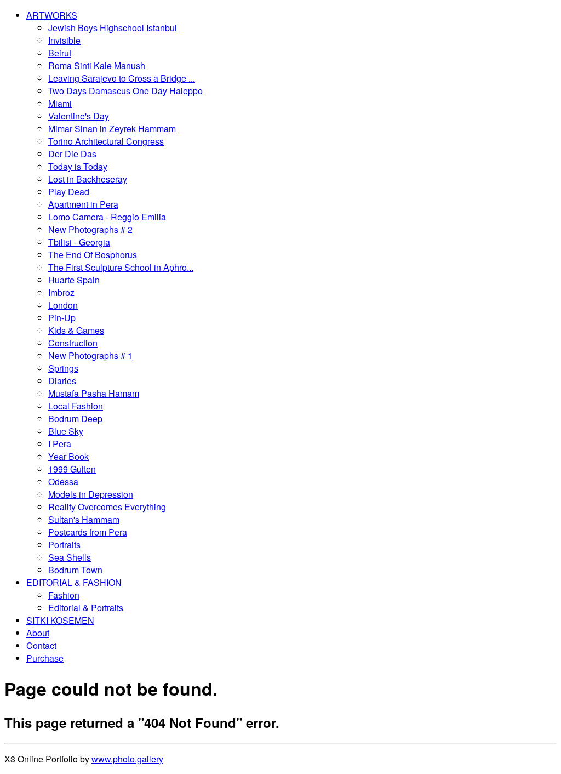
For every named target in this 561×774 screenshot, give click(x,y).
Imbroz (61, 292)
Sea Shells (69, 557)
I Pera (59, 443)
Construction (73, 343)
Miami (60, 103)
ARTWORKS (51, 15)
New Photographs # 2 (90, 229)
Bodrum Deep (75, 418)
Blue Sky (65, 431)
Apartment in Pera (83, 204)
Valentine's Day (78, 116)
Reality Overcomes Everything (107, 506)
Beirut (59, 53)
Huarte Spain (74, 280)
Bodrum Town (75, 570)
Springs (63, 368)
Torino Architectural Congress (106, 141)
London (63, 305)
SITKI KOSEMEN (60, 620)
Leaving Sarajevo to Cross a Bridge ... (121, 78)
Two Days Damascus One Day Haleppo (125, 90)
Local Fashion (75, 406)
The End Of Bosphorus (92, 254)
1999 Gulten (72, 469)
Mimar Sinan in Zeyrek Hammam (112, 128)
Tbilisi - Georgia (79, 242)
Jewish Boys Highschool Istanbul (112, 27)
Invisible (64, 40)
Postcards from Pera (87, 532)
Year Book (68, 456)
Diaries (62, 380)
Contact (41, 645)
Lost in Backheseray (87, 179)
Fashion (63, 595)
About (37, 633)
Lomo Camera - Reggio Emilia (107, 216)
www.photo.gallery (127, 759)
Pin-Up (62, 317)
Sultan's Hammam (83, 519)
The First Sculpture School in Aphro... (120, 267)
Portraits (64, 544)
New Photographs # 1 (90, 355)
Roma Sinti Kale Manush (96, 65)
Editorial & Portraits (85, 607)
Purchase (45, 658)
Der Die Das (72, 153)
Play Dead (68, 191)
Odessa (63, 481)
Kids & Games (76, 330)
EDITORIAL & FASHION (74, 582)
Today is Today (77, 166)
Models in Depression (90, 494)
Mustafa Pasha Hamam (93, 393)
